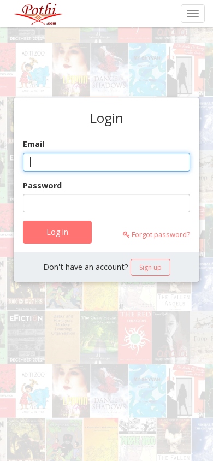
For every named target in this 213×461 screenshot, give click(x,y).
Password (42, 185)
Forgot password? (160, 234)
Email (33, 144)
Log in (57, 232)
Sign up (150, 267)
